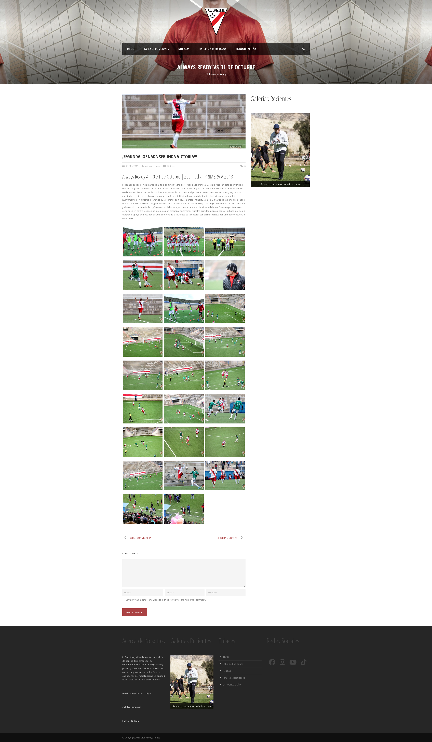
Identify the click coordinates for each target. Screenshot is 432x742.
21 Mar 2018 (132, 166)
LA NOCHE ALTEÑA (246, 49)
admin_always (152, 166)
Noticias (183, 49)
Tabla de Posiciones (156, 49)
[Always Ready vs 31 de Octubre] (184, 121)
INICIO (130, 49)
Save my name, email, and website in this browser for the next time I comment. (166, 599)
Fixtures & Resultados (212, 49)
